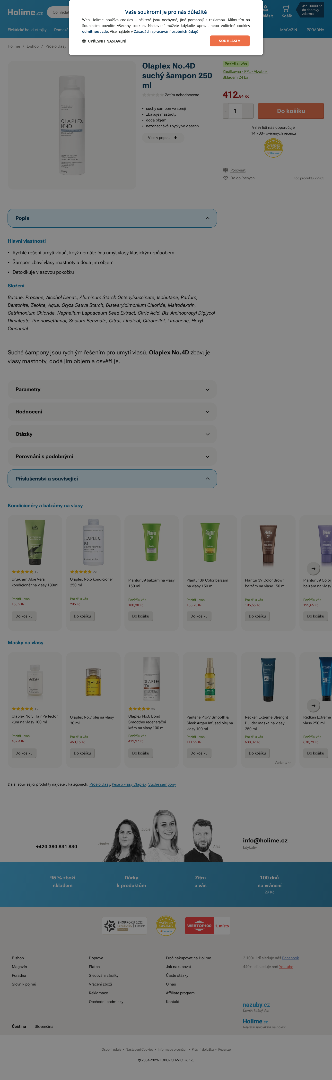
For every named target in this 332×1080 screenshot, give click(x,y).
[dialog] (166, 27)
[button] (104, 41)
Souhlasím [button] (230, 40)
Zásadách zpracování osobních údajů (166, 31)
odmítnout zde (95, 31)
